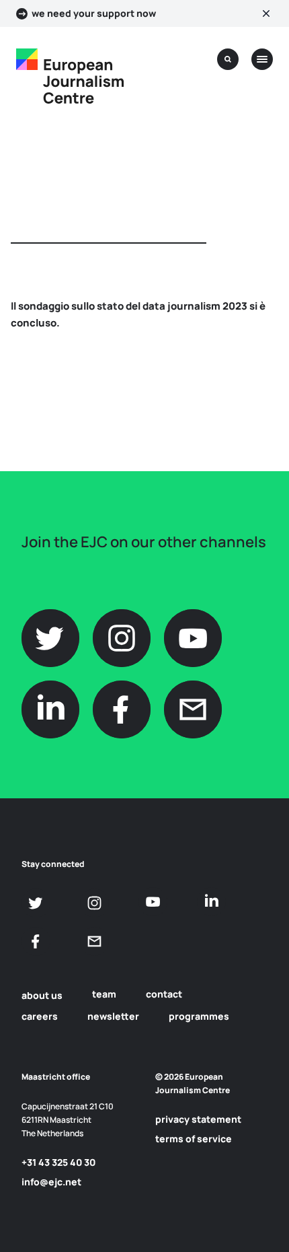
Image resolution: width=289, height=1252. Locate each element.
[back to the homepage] (27, 59)
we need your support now (94, 13)
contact (164, 994)
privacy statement (198, 1119)
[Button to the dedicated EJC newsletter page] (94, 941)
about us (42, 995)
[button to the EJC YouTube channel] (152, 901)
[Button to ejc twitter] (36, 903)
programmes (199, 1016)
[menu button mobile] (262, 59)
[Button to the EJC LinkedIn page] (211, 901)
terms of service (193, 1138)
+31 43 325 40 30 (58, 1162)
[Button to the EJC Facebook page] (36, 941)
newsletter (113, 1016)
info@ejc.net (51, 1181)
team (104, 994)
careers (40, 1016)
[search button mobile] (228, 59)
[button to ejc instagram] (94, 903)
